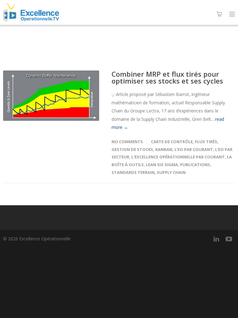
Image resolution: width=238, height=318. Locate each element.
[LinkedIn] (216, 239)
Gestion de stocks (132, 149)
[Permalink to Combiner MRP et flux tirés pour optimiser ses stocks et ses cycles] (51, 95)
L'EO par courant (193, 149)
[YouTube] (229, 239)
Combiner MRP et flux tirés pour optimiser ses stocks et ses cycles (167, 77)
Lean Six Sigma (162, 164)
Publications (195, 164)
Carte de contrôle (172, 141)
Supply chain (171, 172)
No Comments (127, 141)
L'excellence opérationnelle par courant (178, 157)
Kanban (163, 149)
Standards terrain (133, 172)
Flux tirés (206, 141)
